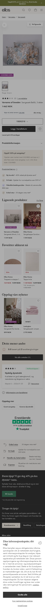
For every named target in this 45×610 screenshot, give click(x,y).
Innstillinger (22, 606)
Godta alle (22, 595)
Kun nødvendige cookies (22, 601)
